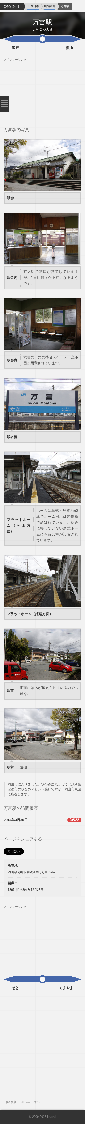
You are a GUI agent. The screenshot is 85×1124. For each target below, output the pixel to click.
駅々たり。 (12, 6)
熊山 (69, 48)
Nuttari (51, 1117)
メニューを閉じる (4, 104)
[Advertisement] (42, 91)
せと (15, 988)
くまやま (66, 988)
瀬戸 (15, 48)
